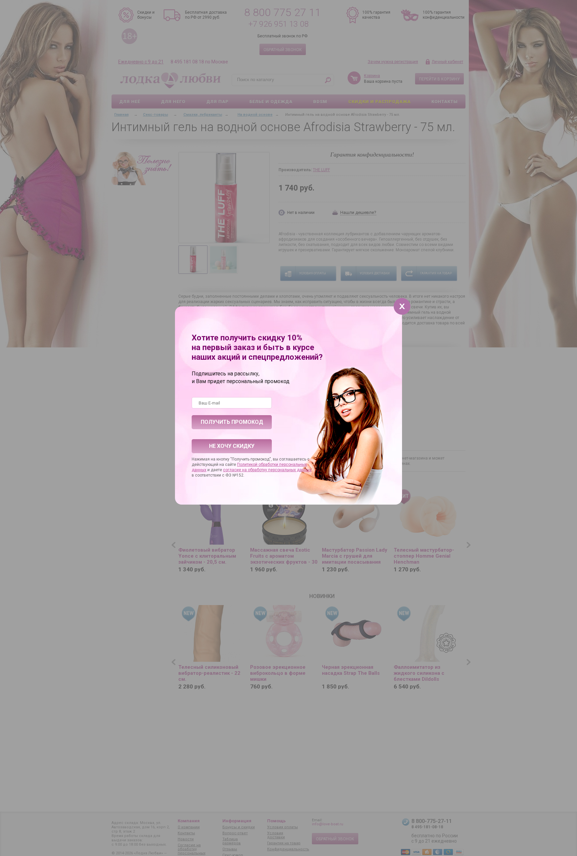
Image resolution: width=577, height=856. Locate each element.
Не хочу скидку (231, 446)
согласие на (235, 470)
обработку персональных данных (280, 470)
